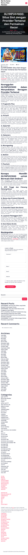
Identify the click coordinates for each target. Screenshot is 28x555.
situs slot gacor (4, 504)
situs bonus (4, 428)
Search (3, 295)
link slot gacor (4, 535)
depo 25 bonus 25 (5, 404)
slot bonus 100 (4, 439)
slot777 (3, 464)
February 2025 (5, 359)
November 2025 (5, 345)
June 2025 (3, 352)
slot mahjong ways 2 (6, 458)
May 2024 (3, 373)
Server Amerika (5, 426)
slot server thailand (5, 527)
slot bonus (3, 438)
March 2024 (4, 376)
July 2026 (3, 335)
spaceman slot (5, 466)
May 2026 (3, 338)
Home (11, 30)
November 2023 (5, 381)
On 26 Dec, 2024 (4, 64)
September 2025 (5, 348)
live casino (3, 412)
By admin (12, 64)
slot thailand (4, 463)
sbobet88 (3, 425)
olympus (3, 497)
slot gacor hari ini (5, 453)
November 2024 (5, 363)
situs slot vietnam (5, 482)
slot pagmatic (4, 484)
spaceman (3, 489)
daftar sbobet (4, 514)
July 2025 (3, 351)
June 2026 (4, 337)
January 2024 (4, 378)
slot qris (3, 460)
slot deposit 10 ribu (5, 522)
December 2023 (5, 379)
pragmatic (3, 479)
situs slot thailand (5, 480)
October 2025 (4, 346)
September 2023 (5, 384)
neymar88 (3, 420)
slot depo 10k (4, 444)
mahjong (3, 414)
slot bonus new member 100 (8, 442)
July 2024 (3, 370)
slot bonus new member (7, 441)
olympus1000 (4, 78)
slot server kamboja (6, 461)
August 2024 (4, 368)
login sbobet (3, 532)
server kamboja (4, 523)
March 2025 (4, 357)
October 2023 (4, 382)
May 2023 (3, 390)
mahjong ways (4, 417)
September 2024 (5, 367)
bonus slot (3, 400)
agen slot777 (4, 396)
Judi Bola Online (5, 409)
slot (2, 499)
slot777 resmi (4, 517)
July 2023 (3, 387)
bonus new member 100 (6, 494)
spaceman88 (4, 468)
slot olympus (15, 238)
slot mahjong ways (6, 456)
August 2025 (4, 349)
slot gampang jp (5, 455)
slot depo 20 (3, 533)
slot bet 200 (4, 434)
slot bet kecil (4, 436)
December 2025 (5, 343)
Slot (15, 30)
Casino (2, 401)
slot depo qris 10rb (6, 449)
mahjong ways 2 (5, 419)
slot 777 (3, 433)
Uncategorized (5, 471)
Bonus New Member (6, 398)
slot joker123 (3, 516)
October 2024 (4, 365)
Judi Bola (3, 408)
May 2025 (3, 354)
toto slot (3, 469)
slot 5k (2, 536)
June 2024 (4, 371)
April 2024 (3, 375)
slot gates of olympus (5, 519)
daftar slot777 (5, 403)
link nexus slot (4, 526)
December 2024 (5, 362)
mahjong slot (4, 415)
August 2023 (4, 386)
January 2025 (4, 360)
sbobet (3, 423)
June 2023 (3, 389)
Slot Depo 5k (4, 447)
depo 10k (3, 477)
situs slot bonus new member (8, 430)
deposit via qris (5, 406)
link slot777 (4, 411)
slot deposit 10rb (5, 450)
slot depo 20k (4, 445)
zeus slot (3, 472)
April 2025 (3, 356)
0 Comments (5, 66)
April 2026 (3, 340)
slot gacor (3, 452)
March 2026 (4, 341)
